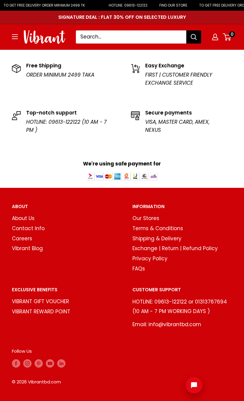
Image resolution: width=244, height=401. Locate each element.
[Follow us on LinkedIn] (61, 363)
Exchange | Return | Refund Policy (175, 248)
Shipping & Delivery (157, 238)
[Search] (193, 37)
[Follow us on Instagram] (27, 363)
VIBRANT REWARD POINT (41, 311)
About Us (23, 218)
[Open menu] (15, 36)
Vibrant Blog (27, 248)
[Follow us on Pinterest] (39, 363)
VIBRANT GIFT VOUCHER (40, 301)
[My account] (215, 37)
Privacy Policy (150, 258)
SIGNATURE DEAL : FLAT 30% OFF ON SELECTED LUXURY (122, 17)
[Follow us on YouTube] (50, 363)
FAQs (138, 268)
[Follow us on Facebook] (16, 363)
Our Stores (145, 218)
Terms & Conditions (157, 228)
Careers (22, 238)
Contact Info (28, 228)
